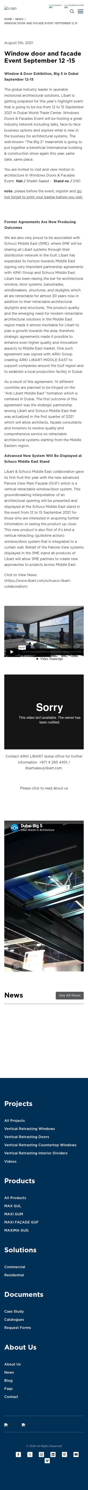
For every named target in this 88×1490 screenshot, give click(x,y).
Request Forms (17, 1328)
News (9, 1372)
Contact (11, 1397)
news (19, 19)
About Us (20, 1347)
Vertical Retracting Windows (29, 1129)
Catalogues (14, 1319)
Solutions (20, 1250)
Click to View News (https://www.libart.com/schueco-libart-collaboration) (37, 580)
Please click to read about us (44, 788)
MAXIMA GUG (16, 1230)
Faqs (8, 1389)
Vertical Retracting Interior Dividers (35, 1153)
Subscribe (70, 1075)
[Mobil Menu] (80, 11)
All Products (15, 1198)
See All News (69, 995)
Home (8, 19)
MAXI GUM (13, 1214)
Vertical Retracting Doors (26, 1137)
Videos (10, 1161)
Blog (8, 1380)
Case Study (14, 1311)
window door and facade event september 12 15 (40, 23)
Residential (14, 1275)
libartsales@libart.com (43, 768)
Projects (18, 1103)
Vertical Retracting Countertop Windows (40, 1145)
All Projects (14, 1120)
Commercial (14, 1267)
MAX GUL (12, 1206)
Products (19, 1181)
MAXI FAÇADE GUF (21, 1222)
